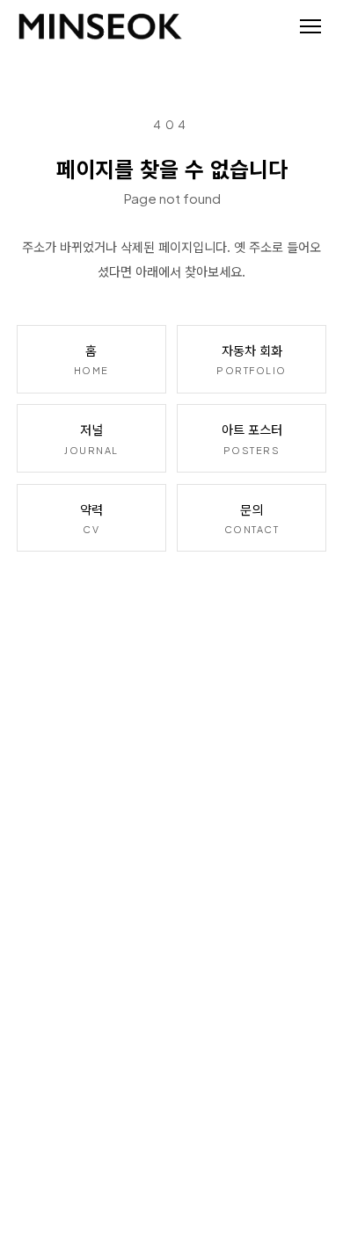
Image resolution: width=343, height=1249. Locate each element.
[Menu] (310, 26)
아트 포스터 (252, 437)
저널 (91, 437)
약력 (91, 517)
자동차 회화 (251, 358)
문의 (252, 517)
